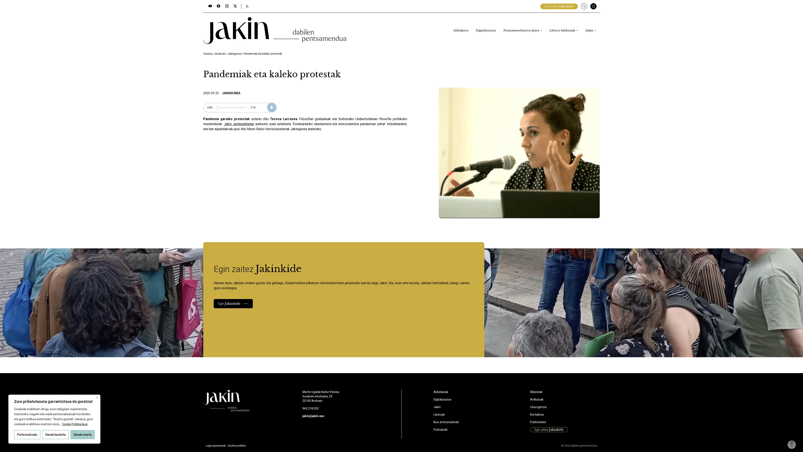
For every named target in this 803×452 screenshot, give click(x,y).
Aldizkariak (440, 392)
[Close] (97, 397)
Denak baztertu (55, 434)
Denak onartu (83, 434)
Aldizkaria (460, 30)
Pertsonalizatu (27, 434)
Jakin (590, 30)
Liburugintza (538, 407)
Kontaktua (537, 414)
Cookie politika (237, 445)
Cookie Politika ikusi (75, 424)
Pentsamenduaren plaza (522, 30)
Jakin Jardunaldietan (239, 124)
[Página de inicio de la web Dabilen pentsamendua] (275, 30)
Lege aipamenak (216, 445)
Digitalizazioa (486, 30)
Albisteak (536, 392)
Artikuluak (536, 399)
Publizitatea (538, 422)
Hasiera (207, 53)
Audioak (220, 53)
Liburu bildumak (563, 30)
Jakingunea (234, 53)
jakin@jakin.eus (313, 416)
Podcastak (440, 429)
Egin (229, 304)
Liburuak (439, 414)
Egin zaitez (559, 6)
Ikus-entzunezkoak (446, 422)
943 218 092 (310, 408)
